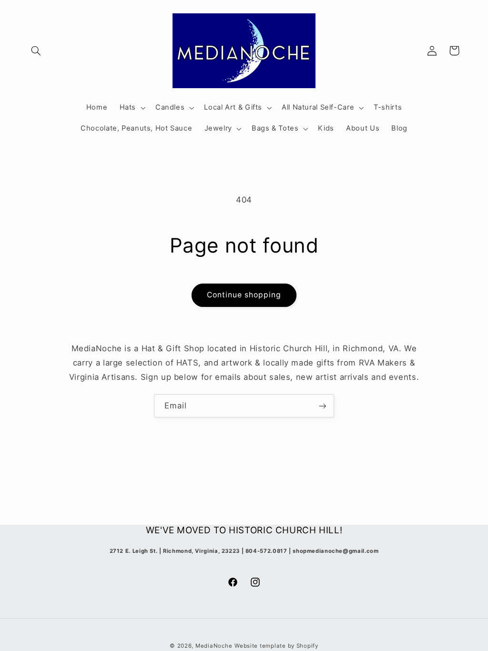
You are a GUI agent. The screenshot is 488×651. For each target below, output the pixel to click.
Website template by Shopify (276, 645)
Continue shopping (244, 294)
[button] (36, 50)
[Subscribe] (323, 405)
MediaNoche (213, 645)
